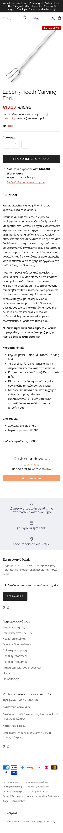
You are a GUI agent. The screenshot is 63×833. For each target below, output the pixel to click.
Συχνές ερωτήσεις (14, 627)
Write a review (31, 478)
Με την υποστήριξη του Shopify (38, 821)
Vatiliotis (16, 821)
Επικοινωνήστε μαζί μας (17, 633)
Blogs (6, 673)
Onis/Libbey (11, 679)
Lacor (11, 126)
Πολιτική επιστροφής (15, 650)
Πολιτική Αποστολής (15, 656)
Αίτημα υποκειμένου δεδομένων (22, 668)
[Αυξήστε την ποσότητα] (25, 144)
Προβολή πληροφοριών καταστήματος (26, 182)
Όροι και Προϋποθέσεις (17, 644)
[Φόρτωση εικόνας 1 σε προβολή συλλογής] (31, 55)
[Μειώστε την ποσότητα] (6, 144)
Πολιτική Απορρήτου (15, 662)
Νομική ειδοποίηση (14, 639)
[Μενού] (3, 18)
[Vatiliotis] (31, 18)
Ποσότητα (9, 137)
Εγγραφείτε (15, 596)
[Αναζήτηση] (10, 18)
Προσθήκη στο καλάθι (31, 159)
